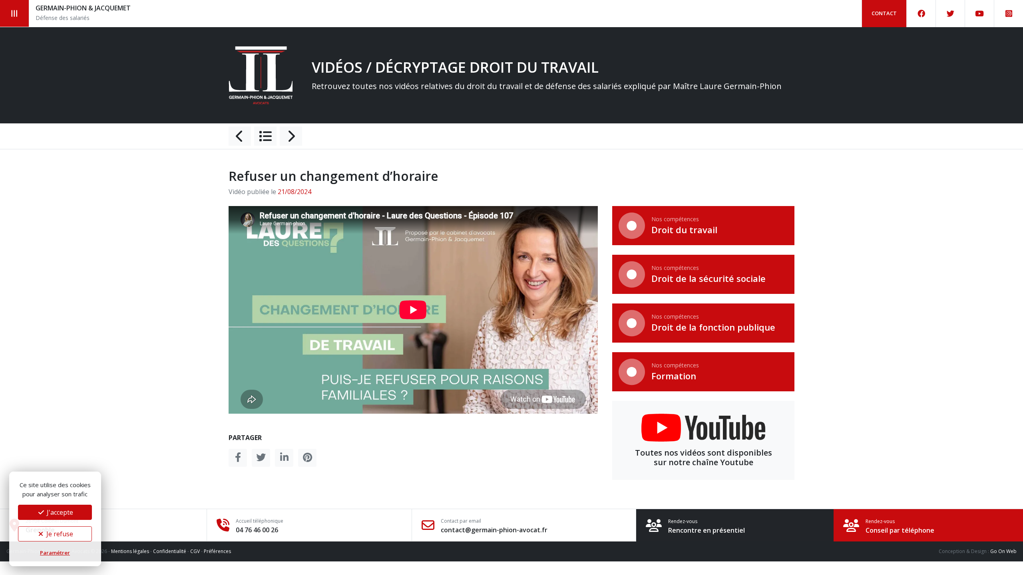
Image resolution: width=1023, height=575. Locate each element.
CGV (195, 551)
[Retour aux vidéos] (265, 136)
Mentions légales (130, 551)
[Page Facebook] (921, 13)
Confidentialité (169, 551)
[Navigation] (14, 13)
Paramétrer (55, 552)
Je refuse (59, 533)
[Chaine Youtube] (979, 13)
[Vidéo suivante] (291, 136)
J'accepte (59, 512)
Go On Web (1003, 551)
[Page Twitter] (950, 13)
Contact (884, 13)
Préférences (217, 551)
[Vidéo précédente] (240, 136)
